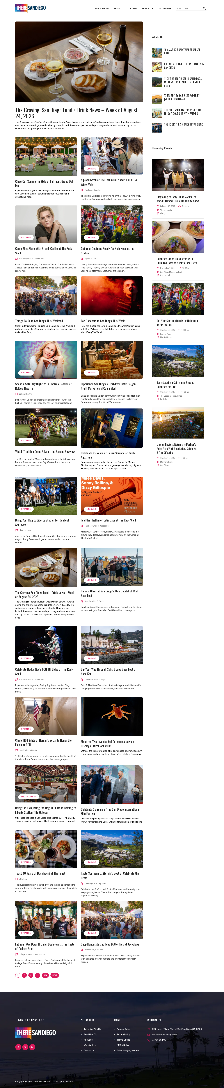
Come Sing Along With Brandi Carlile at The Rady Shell (43, 250)
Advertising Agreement (128, 1050)
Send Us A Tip (90, 1034)
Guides (133, 8)
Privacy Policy (123, 1034)
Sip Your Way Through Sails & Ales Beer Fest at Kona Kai (108, 671)
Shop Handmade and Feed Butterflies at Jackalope (110, 944)
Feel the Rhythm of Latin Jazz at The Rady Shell (108, 520)
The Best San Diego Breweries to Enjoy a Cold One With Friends (182, 111)
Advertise (165, 8)
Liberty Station (28, 797)
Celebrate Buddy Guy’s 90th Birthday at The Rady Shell (44, 671)
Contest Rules (123, 1029)
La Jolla (163, 399)
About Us (88, 1040)
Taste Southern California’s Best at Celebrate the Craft (110, 875)
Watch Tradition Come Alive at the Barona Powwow (45, 451)
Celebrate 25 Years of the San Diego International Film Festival (110, 811)
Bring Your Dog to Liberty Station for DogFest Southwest (42, 522)
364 (45, 975)
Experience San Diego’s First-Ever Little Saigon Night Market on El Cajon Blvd (108, 386)
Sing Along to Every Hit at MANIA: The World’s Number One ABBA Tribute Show (178, 198)
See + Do (119, 8)
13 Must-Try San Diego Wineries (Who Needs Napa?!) (182, 97)
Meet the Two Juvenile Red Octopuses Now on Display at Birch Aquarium (107, 743)
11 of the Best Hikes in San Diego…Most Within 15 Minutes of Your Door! (183, 82)
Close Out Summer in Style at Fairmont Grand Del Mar (44, 183)
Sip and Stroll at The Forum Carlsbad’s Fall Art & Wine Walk (109, 182)
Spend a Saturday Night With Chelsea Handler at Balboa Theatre (43, 386)
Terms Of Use (123, 1040)
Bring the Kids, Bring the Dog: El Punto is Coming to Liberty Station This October (45, 810)
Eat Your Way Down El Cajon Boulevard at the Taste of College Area (45, 946)
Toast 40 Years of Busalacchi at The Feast (40, 873)
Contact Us (89, 1050)
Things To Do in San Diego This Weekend (39, 320)
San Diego (164, 465)
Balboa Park (165, 275)
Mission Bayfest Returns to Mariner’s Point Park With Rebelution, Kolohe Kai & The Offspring (177, 448)
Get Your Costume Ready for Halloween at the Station (107, 250)
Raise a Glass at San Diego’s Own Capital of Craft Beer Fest (110, 593)
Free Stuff (148, 8)
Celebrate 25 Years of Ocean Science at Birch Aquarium (108, 455)
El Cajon (163, 213)
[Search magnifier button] (204, 8)
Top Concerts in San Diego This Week (103, 320)
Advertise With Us (92, 1029)
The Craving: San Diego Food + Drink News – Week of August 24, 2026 (76, 113)
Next (54, 975)
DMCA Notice (123, 1045)
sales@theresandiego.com (164, 1034)
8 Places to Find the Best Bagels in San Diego (184, 66)
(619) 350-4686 (159, 1040)
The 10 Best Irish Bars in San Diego (183, 124)
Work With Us (90, 1045)
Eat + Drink (102, 8)
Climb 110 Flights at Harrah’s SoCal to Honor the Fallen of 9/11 (43, 742)
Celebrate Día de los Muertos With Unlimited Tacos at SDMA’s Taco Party (177, 260)
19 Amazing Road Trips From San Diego (182, 51)
